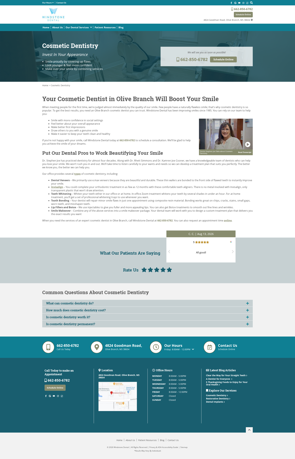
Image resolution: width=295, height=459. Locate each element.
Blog (120, 27)
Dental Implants (215, 401)
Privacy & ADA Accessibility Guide (163, 447)
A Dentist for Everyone (218, 378)
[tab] (147, 303)
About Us (57, 27)
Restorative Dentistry (217, 398)
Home (46, 27)
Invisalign (57, 187)
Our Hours (47, 2)
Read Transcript (244, 152)
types (77, 173)
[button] (147, 303)
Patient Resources (105, 27)
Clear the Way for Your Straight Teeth (226, 375)
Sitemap (183, 447)
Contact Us (61, 2)
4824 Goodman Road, (227, 19)
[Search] (251, 2)
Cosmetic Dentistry (216, 395)
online (228, 220)
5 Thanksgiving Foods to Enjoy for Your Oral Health (227, 383)
